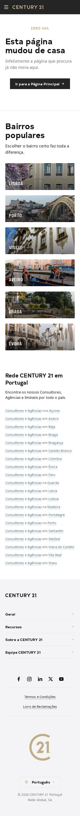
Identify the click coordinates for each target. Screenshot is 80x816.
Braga (53, 434)
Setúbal (54, 539)
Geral (10, 614)
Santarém (55, 530)
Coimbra (55, 458)
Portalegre (56, 514)
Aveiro (53, 418)
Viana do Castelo (61, 547)
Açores (54, 410)
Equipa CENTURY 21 (23, 652)
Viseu (52, 563)
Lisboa (53, 498)
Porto (52, 522)
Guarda (53, 482)
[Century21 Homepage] (28, 7)
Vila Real (55, 555)
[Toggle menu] (6, 7)
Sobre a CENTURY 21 (23, 639)
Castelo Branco (60, 450)
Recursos (13, 626)
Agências (35, 410)
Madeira (53, 506)
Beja (51, 426)
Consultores (14, 410)
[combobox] (40, 782)
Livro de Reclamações (40, 706)
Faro (52, 474)
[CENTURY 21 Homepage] (40, 595)
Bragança (55, 442)
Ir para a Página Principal (37, 83)
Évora (52, 466)
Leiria (52, 490)
